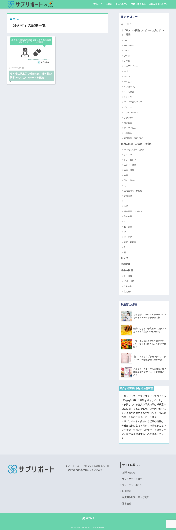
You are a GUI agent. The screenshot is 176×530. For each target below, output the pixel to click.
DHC (126, 40)
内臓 (126, 175)
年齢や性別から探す (158, 4)
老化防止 (128, 291)
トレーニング (130, 160)
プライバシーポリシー (133, 485)
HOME (89, 518)
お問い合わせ (128, 472)
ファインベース (131, 112)
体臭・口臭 (129, 170)
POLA (126, 51)
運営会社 (126, 503)
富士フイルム (130, 128)
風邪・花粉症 (130, 242)
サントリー (129, 97)
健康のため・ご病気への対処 (136, 143)
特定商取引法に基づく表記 (135, 497)
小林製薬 (128, 133)
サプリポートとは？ (132, 479)
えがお (127, 61)
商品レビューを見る (103, 4)
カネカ (127, 76)
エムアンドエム (131, 66)
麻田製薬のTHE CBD (133, 138)
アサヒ (127, 56)
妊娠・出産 (129, 281)
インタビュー (128, 24)
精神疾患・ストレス (133, 211)
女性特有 (128, 276)
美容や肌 (128, 216)
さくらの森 (129, 92)
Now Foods (129, 45)
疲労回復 (128, 196)
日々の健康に (130, 180)
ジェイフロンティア (133, 102)
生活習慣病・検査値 (133, 191)
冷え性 (124, 258)
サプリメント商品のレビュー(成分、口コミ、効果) (142, 32)
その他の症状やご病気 (134, 149)
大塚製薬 (128, 123)
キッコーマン (130, 87)
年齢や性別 (127, 270)
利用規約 (126, 491)
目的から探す (122, 4)
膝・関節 (128, 237)
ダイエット (129, 154)
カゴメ (127, 71)
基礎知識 (125, 264)
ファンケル (129, 117)
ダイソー (128, 107)
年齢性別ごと (130, 286)
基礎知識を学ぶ (138, 4)
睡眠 (126, 206)
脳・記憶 (128, 227)
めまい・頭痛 (130, 165)
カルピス (128, 81)
